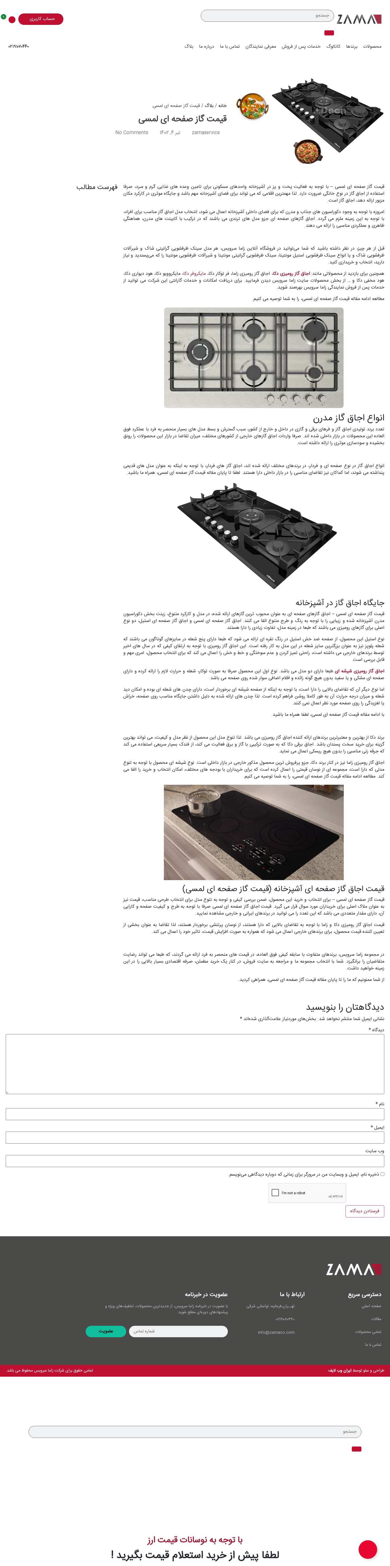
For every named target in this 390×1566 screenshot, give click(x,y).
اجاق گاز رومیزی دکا (291, 274)
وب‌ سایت (374, 1151)
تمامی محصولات (368, 1332)
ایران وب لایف (340, 1370)
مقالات (376, 1319)
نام (380, 1104)
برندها (351, 47)
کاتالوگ (333, 47)
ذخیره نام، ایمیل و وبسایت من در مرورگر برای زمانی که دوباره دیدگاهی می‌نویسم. (303, 1174)
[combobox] (267, 16)
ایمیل (377, 1128)
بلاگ (188, 47)
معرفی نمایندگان (261, 47)
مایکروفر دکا (194, 274)
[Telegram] (50, 1271)
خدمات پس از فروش (301, 47)
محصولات (372, 47)
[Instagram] (16, 1271)
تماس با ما (230, 47)
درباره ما (206, 47)
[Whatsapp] (33, 1271)
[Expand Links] (368, 1549)
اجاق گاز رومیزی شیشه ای (359, 671)
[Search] (329, 32)
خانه (222, 106)
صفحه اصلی (371, 1306)
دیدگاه (376, 1030)
